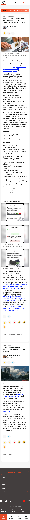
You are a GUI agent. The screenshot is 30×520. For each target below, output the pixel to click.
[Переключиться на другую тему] (20, 2)
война (4, 334)
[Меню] (28, 2)
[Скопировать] (13, 33)
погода (4, 454)
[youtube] (24, 501)
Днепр (10, 454)
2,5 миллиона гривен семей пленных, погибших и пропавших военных (13, 309)
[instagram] (6, 501)
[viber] (15, 501)
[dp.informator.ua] (3, 2)
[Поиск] (24, 2)
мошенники (12, 334)
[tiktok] (20, 501)
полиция (19, 334)
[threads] (29, 501)
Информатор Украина (4, 510)
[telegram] (10, 501)
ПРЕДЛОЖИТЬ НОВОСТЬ (15, 473)
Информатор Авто (24, 510)
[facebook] (1, 501)
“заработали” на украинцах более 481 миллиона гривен (14, 69)
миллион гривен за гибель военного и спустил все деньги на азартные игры (14, 299)
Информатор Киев (15, 510)
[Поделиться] (9, 33)
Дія (25, 334)
